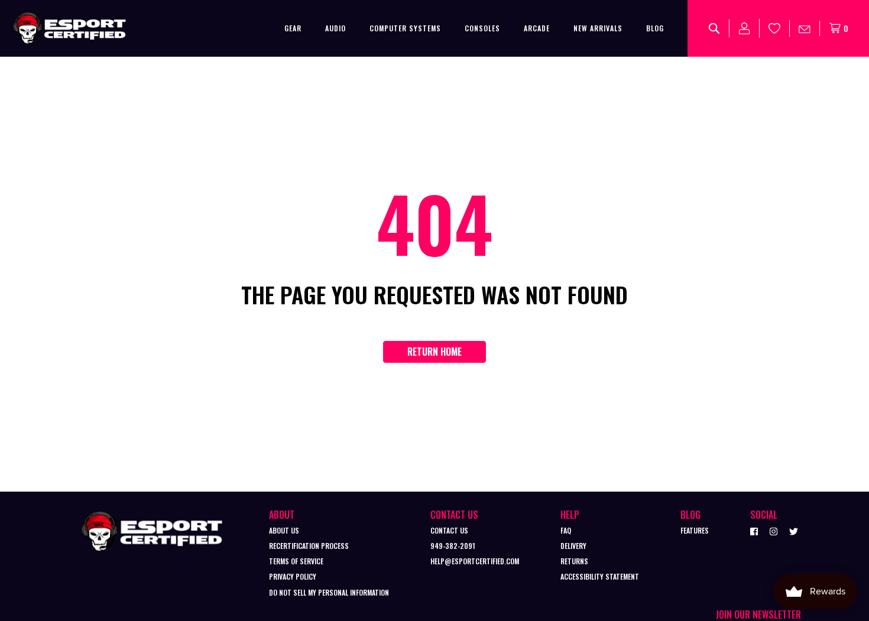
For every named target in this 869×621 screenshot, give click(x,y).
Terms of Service (296, 561)
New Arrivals (597, 28)
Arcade (537, 28)
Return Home (434, 351)
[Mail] (805, 28)
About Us (284, 530)
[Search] (714, 28)
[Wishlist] (775, 28)
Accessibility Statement (599, 576)
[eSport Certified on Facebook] (754, 530)
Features (694, 530)
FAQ (565, 530)
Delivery (573, 546)
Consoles (482, 28)
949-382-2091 (452, 546)
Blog (655, 28)
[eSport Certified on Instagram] (773, 530)
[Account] (744, 28)
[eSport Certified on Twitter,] (793, 530)
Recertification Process (309, 546)
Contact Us (449, 530)
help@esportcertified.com (474, 561)
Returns (574, 561)
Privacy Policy (292, 576)
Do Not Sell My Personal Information (329, 592)
